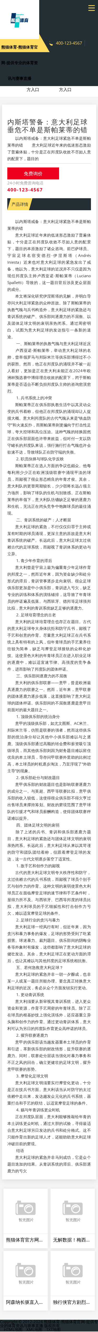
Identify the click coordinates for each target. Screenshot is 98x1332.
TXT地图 (53, 1329)
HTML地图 (13, 1329)
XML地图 (34, 1329)
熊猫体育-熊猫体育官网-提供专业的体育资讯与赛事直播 (19, 62)
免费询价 (33, 173)
